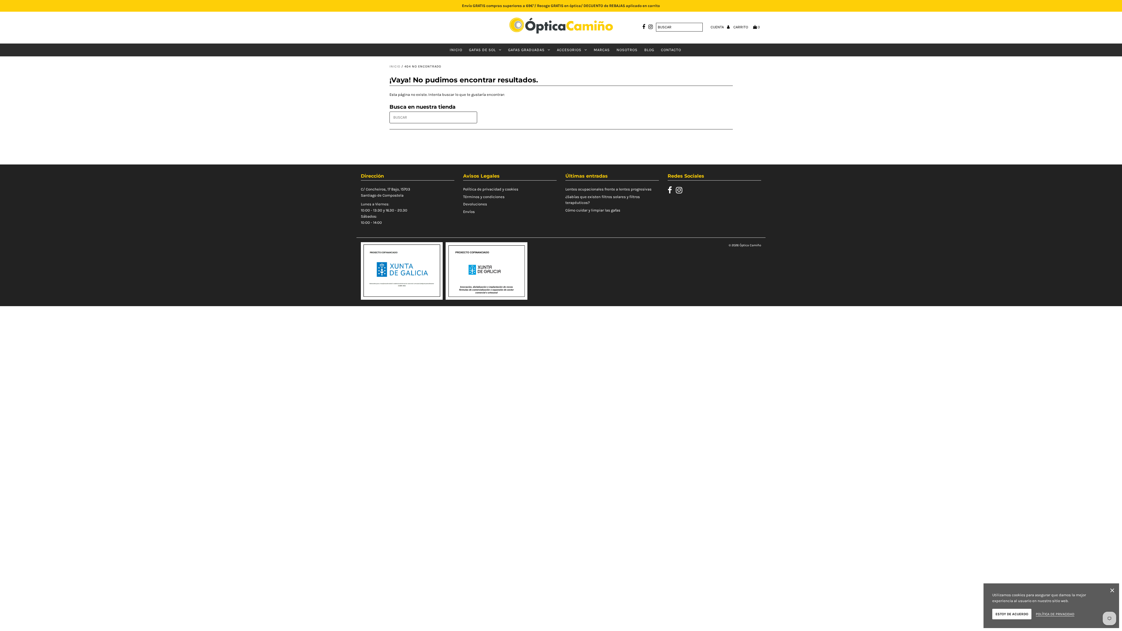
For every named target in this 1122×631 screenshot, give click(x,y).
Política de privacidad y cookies (490, 189)
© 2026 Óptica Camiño (745, 245)
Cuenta (718, 27)
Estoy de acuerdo (1011, 614)
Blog (649, 50)
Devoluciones (475, 204)
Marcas (602, 50)
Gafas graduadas (526, 50)
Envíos (469, 211)
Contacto (671, 50)
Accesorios (569, 50)
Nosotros (627, 50)
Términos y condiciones (484, 197)
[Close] (1112, 591)
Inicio (456, 50)
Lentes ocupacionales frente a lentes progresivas (608, 189)
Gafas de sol (482, 50)
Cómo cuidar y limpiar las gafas (592, 210)
